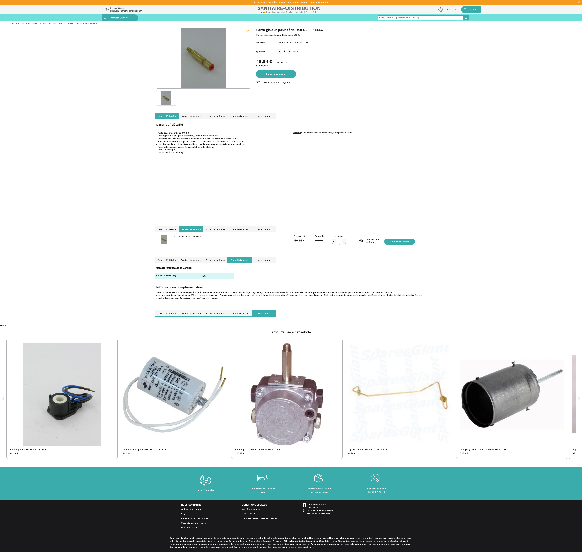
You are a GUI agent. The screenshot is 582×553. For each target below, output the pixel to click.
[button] (3, 398)
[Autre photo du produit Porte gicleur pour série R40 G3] (166, 98)
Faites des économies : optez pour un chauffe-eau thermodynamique (291, 2)
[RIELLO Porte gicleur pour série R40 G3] (203, 58)
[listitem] (62, 399)
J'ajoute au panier (276, 73)
